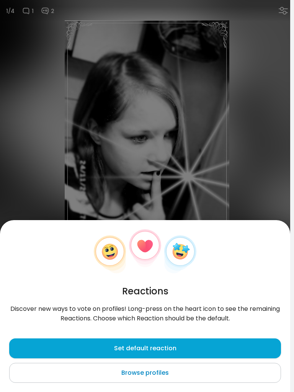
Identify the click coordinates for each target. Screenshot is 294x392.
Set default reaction (145, 348)
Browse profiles (145, 372)
